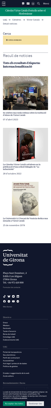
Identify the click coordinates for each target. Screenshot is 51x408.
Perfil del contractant (11, 358)
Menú (46, 4)
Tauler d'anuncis (9, 331)
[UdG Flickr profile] (8, 301)
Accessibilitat (8, 361)
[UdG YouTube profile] (13, 301)
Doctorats (7, 328)
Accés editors (8, 376)
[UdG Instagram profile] (13, 296)
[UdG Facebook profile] (4, 301)
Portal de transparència (12, 352)
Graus (5, 323)
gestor (24, 396)
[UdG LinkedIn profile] (17, 296)
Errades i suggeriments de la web (16, 373)
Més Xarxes (7, 307)
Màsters (6, 325)
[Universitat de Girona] (15, 258)
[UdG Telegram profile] (17, 301)
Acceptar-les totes (14, 404)
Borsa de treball (9, 334)
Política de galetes (10, 366)
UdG (5, 20)
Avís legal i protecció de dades (15, 363)
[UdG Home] (3, 3)
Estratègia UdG (9, 337)
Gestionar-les (35, 404)
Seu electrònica (9, 355)
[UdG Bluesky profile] (8, 296)
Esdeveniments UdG (11, 340)
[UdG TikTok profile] (4, 296)
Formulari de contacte (11, 287)
